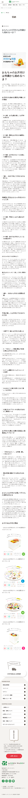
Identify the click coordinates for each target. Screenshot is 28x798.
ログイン (5, 691)
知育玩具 (10, 4)
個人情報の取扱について (19, 788)
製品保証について (7, 717)
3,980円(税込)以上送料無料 (14, 674)
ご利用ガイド (6, 707)
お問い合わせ (14, 756)
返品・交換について (7, 721)
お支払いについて (7, 714)
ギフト (24, 4)
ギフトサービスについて (8, 724)
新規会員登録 (6, 684)
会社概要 (4, 786)
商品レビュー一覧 (7, 698)
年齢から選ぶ (15, 4)
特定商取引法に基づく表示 (8, 788)
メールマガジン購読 (7, 695)
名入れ (20, 4)
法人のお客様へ (11, 786)
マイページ (5, 688)
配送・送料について (7, 710)
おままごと (5, 4)
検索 (27, 7)
